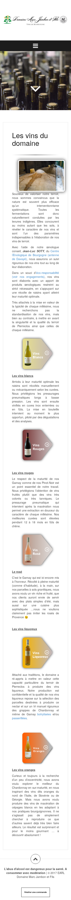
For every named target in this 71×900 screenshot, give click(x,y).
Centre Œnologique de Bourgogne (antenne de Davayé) (35, 255)
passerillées (19, 718)
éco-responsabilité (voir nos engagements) (35, 275)
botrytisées (45, 714)
